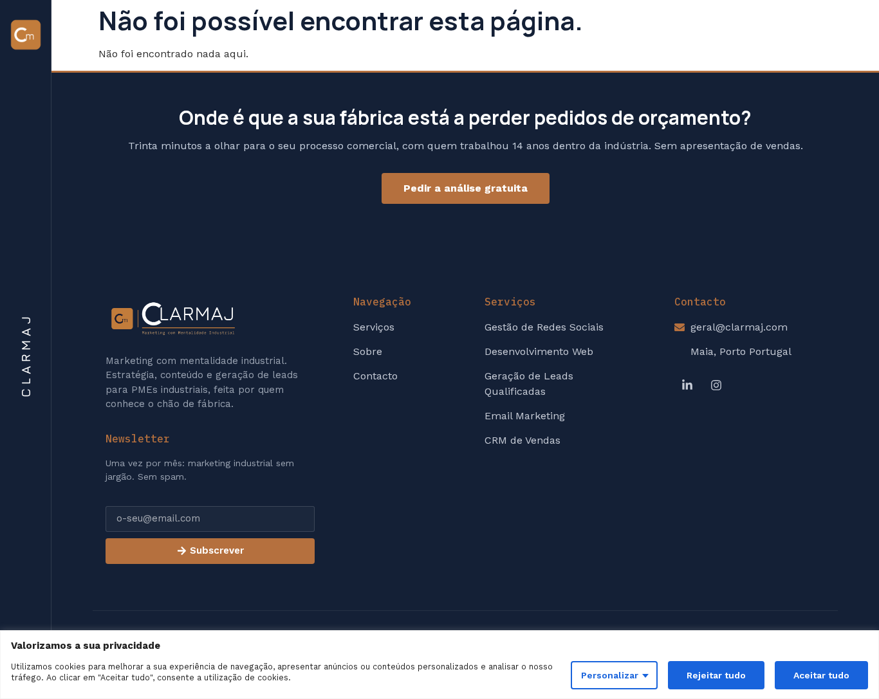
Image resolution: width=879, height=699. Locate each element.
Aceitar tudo (821, 675)
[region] (439, 664)
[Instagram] (716, 385)
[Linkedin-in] (687, 385)
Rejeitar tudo (716, 675)
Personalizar (609, 675)
